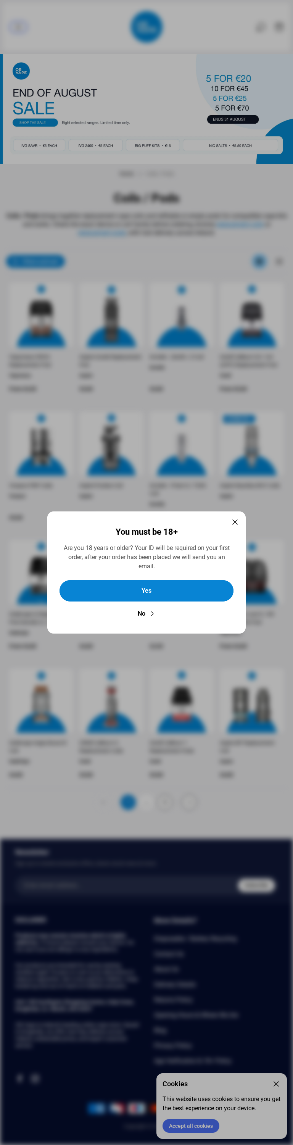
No (141, 613)
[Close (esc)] (235, 522)
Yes (146, 590)
